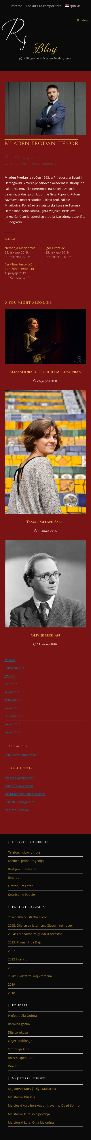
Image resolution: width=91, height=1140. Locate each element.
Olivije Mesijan (45, 635)
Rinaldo (13, 877)
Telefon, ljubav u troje (24, 852)
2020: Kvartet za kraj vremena (30, 976)
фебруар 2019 (14, 700)
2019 (11, 984)
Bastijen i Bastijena (22, 869)
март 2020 (11, 684)
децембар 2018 (15, 716)
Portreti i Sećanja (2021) (20, 802)
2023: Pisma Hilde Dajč (25, 942)
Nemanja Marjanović (20, 248)
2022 (11, 951)
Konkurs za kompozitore (43, 6)
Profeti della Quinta (22, 1015)
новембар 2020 (15, 668)
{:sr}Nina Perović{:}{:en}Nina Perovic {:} (19, 266)
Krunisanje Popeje (21, 894)
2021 (11, 968)
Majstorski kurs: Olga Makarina (31, 1122)
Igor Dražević (55, 248)
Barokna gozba (19, 1024)
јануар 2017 (12, 732)
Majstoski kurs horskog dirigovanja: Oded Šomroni (45, 1105)
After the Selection (17, 810)
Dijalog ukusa (18, 1032)
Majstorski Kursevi (21, 1097)
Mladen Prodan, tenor (57, 58)
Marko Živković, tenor (19, 786)
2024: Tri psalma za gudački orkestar (35, 934)
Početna (17, 6)
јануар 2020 (12, 692)
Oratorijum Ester (44, 163)
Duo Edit (14, 1066)
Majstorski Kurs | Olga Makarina (32, 1089)
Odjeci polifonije (20, 1041)
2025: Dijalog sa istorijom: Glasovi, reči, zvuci (41, 925)
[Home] (20, 58)
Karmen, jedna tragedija (26, 861)
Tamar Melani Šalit (45, 521)
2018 (11, 993)
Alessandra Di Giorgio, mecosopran (45, 371)
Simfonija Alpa (18, 1049)
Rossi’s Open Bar (20, 1058)
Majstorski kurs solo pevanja (29, 1114)
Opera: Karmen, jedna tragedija (25, 794)
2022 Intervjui (18, 959)
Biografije (18, 163)
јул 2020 (10, 676)
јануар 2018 (12, 724)
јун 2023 (10, 660)
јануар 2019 (12, 708)
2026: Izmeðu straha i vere (27, 917)
